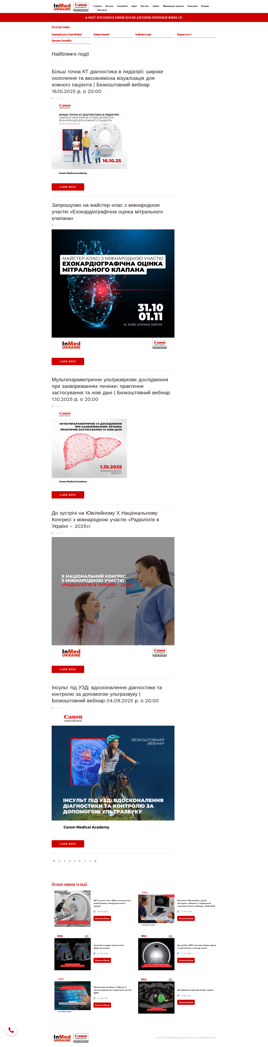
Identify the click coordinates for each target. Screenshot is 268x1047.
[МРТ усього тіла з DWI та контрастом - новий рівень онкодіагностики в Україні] (72, 909)
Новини (205, 5)
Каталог (109, 5)
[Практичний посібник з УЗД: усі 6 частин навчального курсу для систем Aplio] (72, 995)
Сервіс (156, 5)
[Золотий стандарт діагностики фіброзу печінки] (72, 952)
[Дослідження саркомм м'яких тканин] (156, 995)
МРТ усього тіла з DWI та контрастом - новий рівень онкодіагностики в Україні (113, 903)
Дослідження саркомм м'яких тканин (195, 990)
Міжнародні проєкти (173, 5)
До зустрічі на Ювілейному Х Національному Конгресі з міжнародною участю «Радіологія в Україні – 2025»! (105, 519)
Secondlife (122, 5)
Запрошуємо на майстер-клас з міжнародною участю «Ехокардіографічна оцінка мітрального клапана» (107, 211)
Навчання (192, 5)
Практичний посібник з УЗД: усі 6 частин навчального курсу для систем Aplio (112, 990)
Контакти (102, 9)
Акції (134, 5)
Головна (98, 5)
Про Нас (145, 5)
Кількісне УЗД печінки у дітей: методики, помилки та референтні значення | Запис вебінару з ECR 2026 (196, 903)
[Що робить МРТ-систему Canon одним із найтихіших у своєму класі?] (156, 952)
